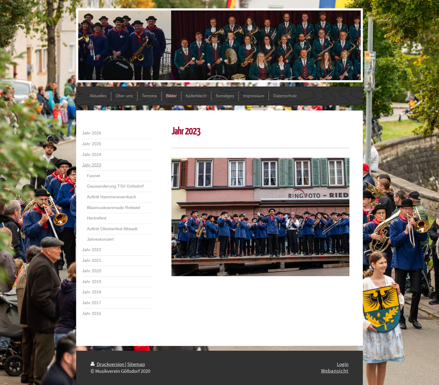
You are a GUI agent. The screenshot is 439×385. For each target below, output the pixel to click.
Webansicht (335, 370)
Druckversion (110, 364)
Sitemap (136, 364)
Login (343, 364)
